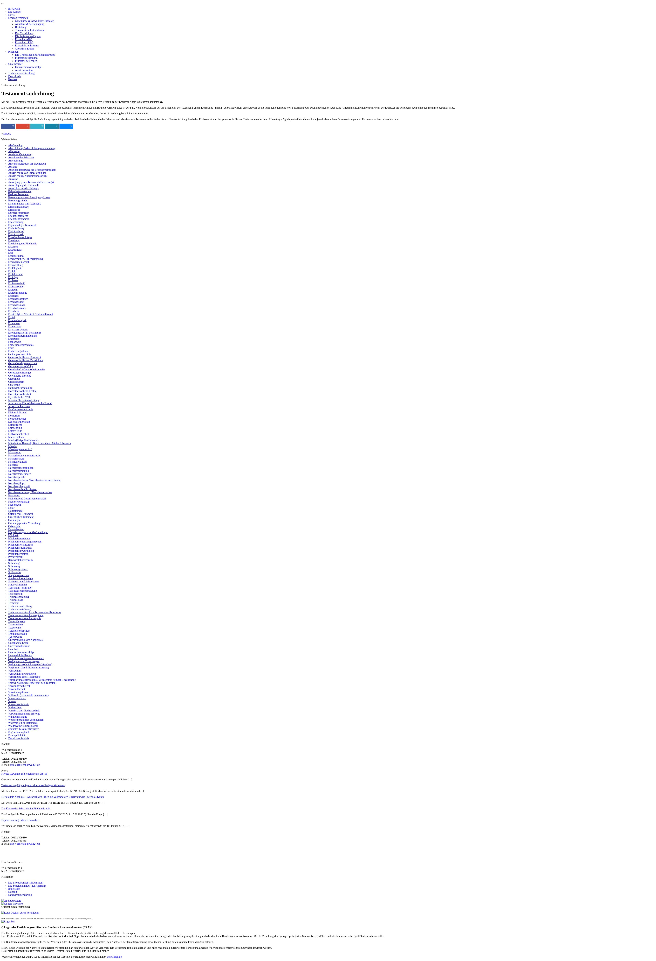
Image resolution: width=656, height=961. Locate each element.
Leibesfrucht (15, 424)
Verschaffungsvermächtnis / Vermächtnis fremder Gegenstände (42, 679)
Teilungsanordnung (18, 596)
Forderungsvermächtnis (20, 344)
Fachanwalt (14, 341)
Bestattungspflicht (18, 200)
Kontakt (12, 79)
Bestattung (20, 27)
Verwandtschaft (16, 689)
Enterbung (13, 240)
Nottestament (15, 510)
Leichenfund (15, 427)
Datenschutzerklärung (20, 894)
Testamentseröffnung (19, 609)
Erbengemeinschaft (18, 261)
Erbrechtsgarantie (17, 292)
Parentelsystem (16, 529)
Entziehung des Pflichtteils (22, 243)
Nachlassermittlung (18, 470)
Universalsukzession (19, 646)
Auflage (12, 166)
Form (11, 348)
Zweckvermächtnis (18, 738)
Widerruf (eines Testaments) (23, 722)
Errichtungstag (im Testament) (24, 332)
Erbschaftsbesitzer (18, 298)
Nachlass (13, 464)
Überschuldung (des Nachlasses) (25, 639)
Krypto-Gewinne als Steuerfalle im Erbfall (24, 773)
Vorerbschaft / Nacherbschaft (23, 710)
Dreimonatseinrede (18, 206)
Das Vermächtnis (24, 33)
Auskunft (13, 179)
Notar (11, 507)
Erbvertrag (14, 323)
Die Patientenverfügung (28, 36)
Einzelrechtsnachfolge (20, 237)
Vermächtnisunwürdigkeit (22, 673)
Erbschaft (13, 295)
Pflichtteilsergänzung (26, 57)
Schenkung (14, 566)
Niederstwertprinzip (19, 501)
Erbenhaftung (15, 265)
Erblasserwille (15, 286)
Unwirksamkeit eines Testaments (26, 658)
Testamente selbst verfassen (30, 30)
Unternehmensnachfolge (28, 67)
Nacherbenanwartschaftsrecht (24, 455)
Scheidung (14, 563)
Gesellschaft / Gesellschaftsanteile (26, 369)
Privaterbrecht (15, 556)
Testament (13, 603)
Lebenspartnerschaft (19, 421)
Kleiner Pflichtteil (17, 412)
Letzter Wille (15, 430)
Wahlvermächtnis (17, 716)
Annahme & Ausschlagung (29, 24)
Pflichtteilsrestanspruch (20, 544)
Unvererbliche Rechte (20, 655)
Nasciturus (14, 495)
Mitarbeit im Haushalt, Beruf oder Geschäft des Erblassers (39, 443)
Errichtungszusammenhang (22, 335)
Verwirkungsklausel (19, 692)
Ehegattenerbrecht (18, 215)
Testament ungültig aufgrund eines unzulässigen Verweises (33, 785)
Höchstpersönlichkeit (19, 394)
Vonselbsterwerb (17, 698)
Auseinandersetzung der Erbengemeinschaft (32, 169)
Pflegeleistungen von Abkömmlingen (28, 532)
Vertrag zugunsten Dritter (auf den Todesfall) (32, 682)
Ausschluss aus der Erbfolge (23, 188)
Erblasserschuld (16, 283)
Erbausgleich (15, 249)
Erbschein (13, 311)
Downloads (14, 76)
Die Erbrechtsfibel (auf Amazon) (25, 882)
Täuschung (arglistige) (20, 587)
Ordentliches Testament (20, 516)
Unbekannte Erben (18, 642)
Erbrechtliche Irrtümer (27, 45)
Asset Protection (24, 70)
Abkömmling (15, 145)
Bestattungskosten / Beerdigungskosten (29, 197)
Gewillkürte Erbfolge (19, 375)
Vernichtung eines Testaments (24, 676)
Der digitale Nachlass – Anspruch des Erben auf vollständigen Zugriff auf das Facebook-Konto (52, 796)
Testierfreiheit (15, 624)
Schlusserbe (14, 572)
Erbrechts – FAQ (24, 42)
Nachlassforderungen (19, 473)
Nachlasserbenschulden (20, 467)
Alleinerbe (13, 151)
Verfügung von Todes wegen (23, 661)
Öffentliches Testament (20, 513)
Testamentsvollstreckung (21, 73)
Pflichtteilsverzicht (18, 553)
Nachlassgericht (16, 477)
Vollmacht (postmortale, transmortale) (28, 695)
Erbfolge (13, 277)
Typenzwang (15, 636)
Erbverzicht (14, 326)
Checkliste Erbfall (24, 48)
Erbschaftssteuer (17, 308)
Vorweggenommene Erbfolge (24, 713)
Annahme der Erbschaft (21, 157)
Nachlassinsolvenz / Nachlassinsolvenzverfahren (34, 480)
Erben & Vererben (18, 17)
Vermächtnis (15, 670)
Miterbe (12, 446)
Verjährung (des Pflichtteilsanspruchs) (28, 667)
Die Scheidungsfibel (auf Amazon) (27, 885)
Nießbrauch (14, 504)
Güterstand (14, 384)
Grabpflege (14, 378)
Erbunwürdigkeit (17, 320)
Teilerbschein (15, 593)
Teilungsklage (15, 599)
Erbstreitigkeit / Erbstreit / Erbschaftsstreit (30, 314)
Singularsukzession (18, 575)
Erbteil (11, 317)
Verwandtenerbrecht (19, 685)
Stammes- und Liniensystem (23, 581)
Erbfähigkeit (15, 268)
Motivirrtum (14, 452)
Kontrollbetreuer (17, 418)
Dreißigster (14, 209)
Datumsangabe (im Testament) (24, 203)
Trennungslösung (17, 633)
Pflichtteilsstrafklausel (20, 547)
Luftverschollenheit (18, 434)
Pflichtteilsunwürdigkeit (21, 550)
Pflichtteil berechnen (26, 60)
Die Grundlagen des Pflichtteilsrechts (35, 54)
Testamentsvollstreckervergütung (26, 615)
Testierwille (14, 627)
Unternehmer (15, 63)
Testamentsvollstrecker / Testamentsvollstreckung (34, 612)
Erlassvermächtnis (18, 329)
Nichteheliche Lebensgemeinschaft (27, 498)
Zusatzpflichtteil (16, 735)
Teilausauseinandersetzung (22, 590)
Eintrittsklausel (16, 231)
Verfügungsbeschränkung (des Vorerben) (30, 664)
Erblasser (13, 280)
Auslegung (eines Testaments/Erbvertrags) (31, 182)
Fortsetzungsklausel (18, 351)
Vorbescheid (15, 707)
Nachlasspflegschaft (19, 486)
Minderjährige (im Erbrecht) (23, 440)
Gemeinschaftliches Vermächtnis (25, 360)
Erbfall (12, 271)
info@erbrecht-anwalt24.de (25, 764)
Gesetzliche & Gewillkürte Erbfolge (34, 20)
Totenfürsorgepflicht (19, 630)
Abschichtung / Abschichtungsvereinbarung (31, 148)
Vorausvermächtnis (18, 704)
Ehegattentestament (18, 218)
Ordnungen (14, 520)
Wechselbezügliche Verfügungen (26, 719)
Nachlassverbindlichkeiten (22, 489)
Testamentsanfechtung (20, 606)
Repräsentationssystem (20, 560)
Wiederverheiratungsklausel (23, 725)
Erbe (10, 252)
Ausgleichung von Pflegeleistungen (27, 172)
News (11, 14)
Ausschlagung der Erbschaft (23, 185)
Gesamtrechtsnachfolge (20, 366)
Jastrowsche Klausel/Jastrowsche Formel (30, 403)
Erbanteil (13, 246)
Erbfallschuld (15, 274)
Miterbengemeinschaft (20, 449)
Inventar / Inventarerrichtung (23, 400)
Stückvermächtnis (17, 584)
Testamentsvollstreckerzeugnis (24, 618)
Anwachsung (15, 160)
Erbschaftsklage (16, 304)
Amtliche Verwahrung (20, 154)
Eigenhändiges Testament (22, 225)
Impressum (14, 888)
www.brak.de (114, 956)
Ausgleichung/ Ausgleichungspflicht (27, 175)
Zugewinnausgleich (18, 732)
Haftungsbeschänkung (20, 387)
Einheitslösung (16, 228)
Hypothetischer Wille (19, 397)
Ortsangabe (14, 526)
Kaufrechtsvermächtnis (20, 409)
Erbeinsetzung (16, 255)
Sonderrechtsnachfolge (20, 578)
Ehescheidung (15, 222)
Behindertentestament (19, 191)
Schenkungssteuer (18, 569)
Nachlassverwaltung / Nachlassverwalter (30, 492)
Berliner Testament (18, 194)
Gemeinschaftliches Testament (24, 357)
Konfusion (14, 415)
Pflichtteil (13, 51)
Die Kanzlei (14, 11)
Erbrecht (12, 289)
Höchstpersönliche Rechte (22, 391)
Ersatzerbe (13, 338)
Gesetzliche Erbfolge (19, 372)
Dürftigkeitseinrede (18, 212)
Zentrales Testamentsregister (23, 728)
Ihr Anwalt (14, 8)
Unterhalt (13, 649)
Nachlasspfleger (16, 483)
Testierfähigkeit (16, 621)
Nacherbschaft (16, 458)
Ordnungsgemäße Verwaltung (24, 523)
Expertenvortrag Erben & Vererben (20, 820)
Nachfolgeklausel (17, 461)
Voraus (12, 701)
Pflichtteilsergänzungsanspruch (25, 541)
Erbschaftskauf (16, 301)
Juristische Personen (19, 406)
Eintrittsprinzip (16, 234)
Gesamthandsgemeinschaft (22, 363)
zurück (7, 133)
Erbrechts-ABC (23, 39)
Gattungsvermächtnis (19, 354)
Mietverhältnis (16, 437)
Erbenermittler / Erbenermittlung (25, 258)
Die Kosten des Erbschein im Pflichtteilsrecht (25, 808)
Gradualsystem (16, 381)
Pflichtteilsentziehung (19, 538)
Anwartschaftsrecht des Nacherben (27, 163)
